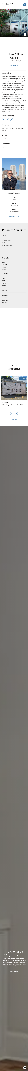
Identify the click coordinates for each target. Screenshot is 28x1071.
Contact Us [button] (14, 66)
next (16, 41)
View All (14, 419)
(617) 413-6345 (14, 205)
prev (12, 41)
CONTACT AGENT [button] (14, 216)
